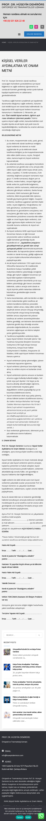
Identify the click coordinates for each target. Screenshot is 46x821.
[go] (39, 635)
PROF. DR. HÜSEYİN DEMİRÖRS (16, 737)
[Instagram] (36, 27)
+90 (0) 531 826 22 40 (14, 20)
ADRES (8, 761)
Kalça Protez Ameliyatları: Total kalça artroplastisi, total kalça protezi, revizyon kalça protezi (27, 666)
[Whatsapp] (31, 27)
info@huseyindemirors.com (12, 755)
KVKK (28, 817)
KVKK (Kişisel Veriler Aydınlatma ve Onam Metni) (23, 801)
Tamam (19, 817)
